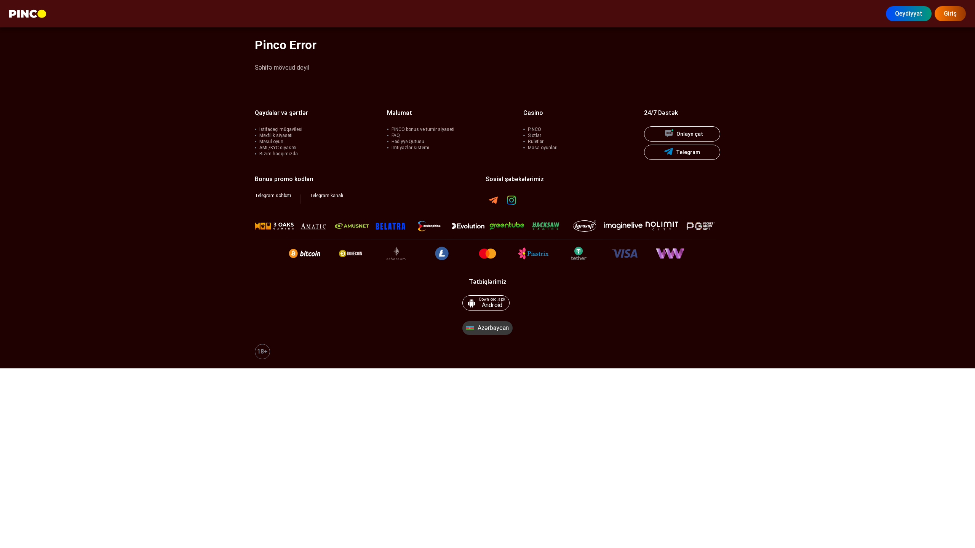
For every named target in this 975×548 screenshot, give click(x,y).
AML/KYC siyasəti (277, 147)
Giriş (950, 13)
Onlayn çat (689, 134)
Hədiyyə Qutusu (408, 141)
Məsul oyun (271, 141)
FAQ (396, 135)
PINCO (534, 129)
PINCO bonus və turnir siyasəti (423, 129)
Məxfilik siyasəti (275, 135)
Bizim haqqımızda (278, 153)
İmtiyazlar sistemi (410, 147)
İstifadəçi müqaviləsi (280, 129)
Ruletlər (535, 141)
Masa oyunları (543, 147)
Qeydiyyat (908, 13)
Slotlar (534, 135)
